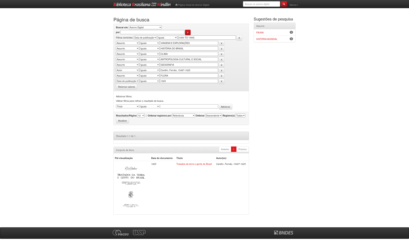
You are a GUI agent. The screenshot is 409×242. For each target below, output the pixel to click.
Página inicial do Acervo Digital (193, 4)
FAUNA (260, 32)
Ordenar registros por (159, 115)
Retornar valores (126, 86)
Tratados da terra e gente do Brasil (194, 163)
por (118, 32)
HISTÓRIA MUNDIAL (266, 39)
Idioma (292, 4)
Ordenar (200, 115)
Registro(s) (229, 115)
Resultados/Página (126, 115)
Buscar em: (122, 27)
